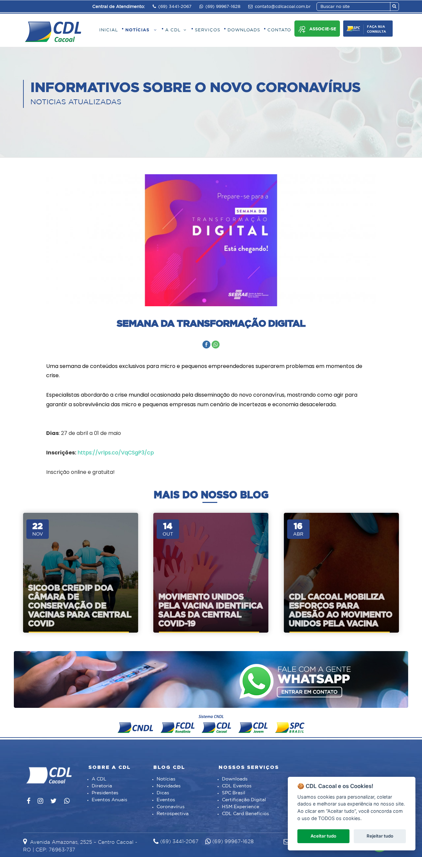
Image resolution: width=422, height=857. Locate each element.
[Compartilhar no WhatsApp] (216, 344)
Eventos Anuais (109, 800)
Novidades (169, 786)
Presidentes (105, 793)
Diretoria (102, 786)
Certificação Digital (244, 800)
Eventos (166, 800)
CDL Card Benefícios (245, 814)
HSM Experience (240, 807)
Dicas (163, 793)
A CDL (99, 779)
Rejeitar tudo (380, 836)
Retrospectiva (173, 814)
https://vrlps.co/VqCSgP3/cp (115, 452)
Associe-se (322, 29)
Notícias (166, 779)
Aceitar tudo (323, 836)
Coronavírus (171, 807)
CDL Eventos (237, 786)
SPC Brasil (233, 793)
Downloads (235, 779)
